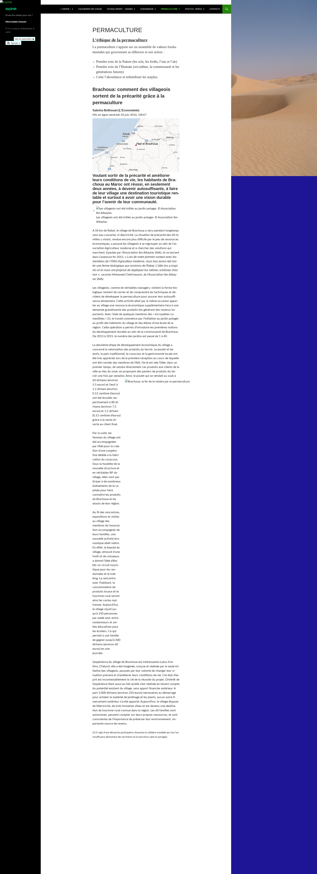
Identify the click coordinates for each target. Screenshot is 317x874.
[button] (13, 43)
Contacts (214, 9)
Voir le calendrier (23, 38)
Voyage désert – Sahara (120, 9)
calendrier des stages (90, 9)
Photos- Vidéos (193, 9)
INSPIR (11, 9)
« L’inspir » (65, 9)
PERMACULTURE (169, 9)
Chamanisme (146, 9)
